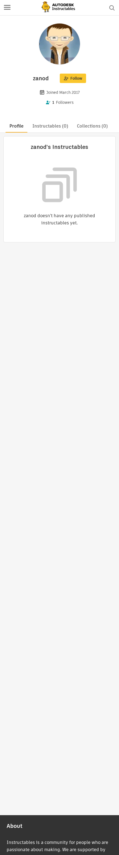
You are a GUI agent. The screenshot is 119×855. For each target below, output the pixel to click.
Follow (76, 78)
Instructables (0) (50, 126)
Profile (16, 126)
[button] (7, 8)
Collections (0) (92, 126)
